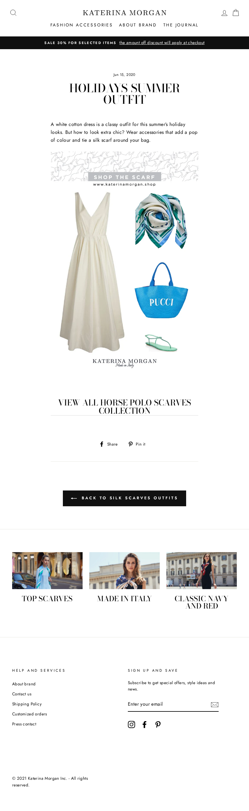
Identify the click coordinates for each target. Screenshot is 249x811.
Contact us (21, 694)
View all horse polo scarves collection (124, 407)
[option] (124, 42)
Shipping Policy (27, 704)
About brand (138, 25)
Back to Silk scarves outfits (128, 498)
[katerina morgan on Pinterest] (158, 724)
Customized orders (29, 714)
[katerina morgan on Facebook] (144, 724)
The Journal (181, 25)
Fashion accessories (81, 25)
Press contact (24, 724)
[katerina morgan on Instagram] (131, 724)
